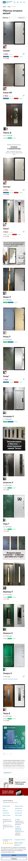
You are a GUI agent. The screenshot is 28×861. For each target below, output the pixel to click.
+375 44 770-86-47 (8, 800)
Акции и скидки (18, 815)
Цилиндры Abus (18, 813)
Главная (4, 6)
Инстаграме (20, 784)
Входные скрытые (19, 806)
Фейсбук (16, 842)
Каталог (9, 6)
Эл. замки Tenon (18, 810)
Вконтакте (21, 842)
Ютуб (21, 843)
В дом (4, 808)
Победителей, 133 (7, 819)
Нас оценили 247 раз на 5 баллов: (7, 840)
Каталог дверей (6, 806)
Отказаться (14, 858)
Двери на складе (6, 815)
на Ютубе (10, 793)
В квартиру (5, 810)
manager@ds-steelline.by (19, 839)
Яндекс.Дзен (17, 845)
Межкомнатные (18, 808)
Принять (14, 855)
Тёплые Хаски (6, 813)
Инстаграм (16, 843)
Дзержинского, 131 (7, 825)
